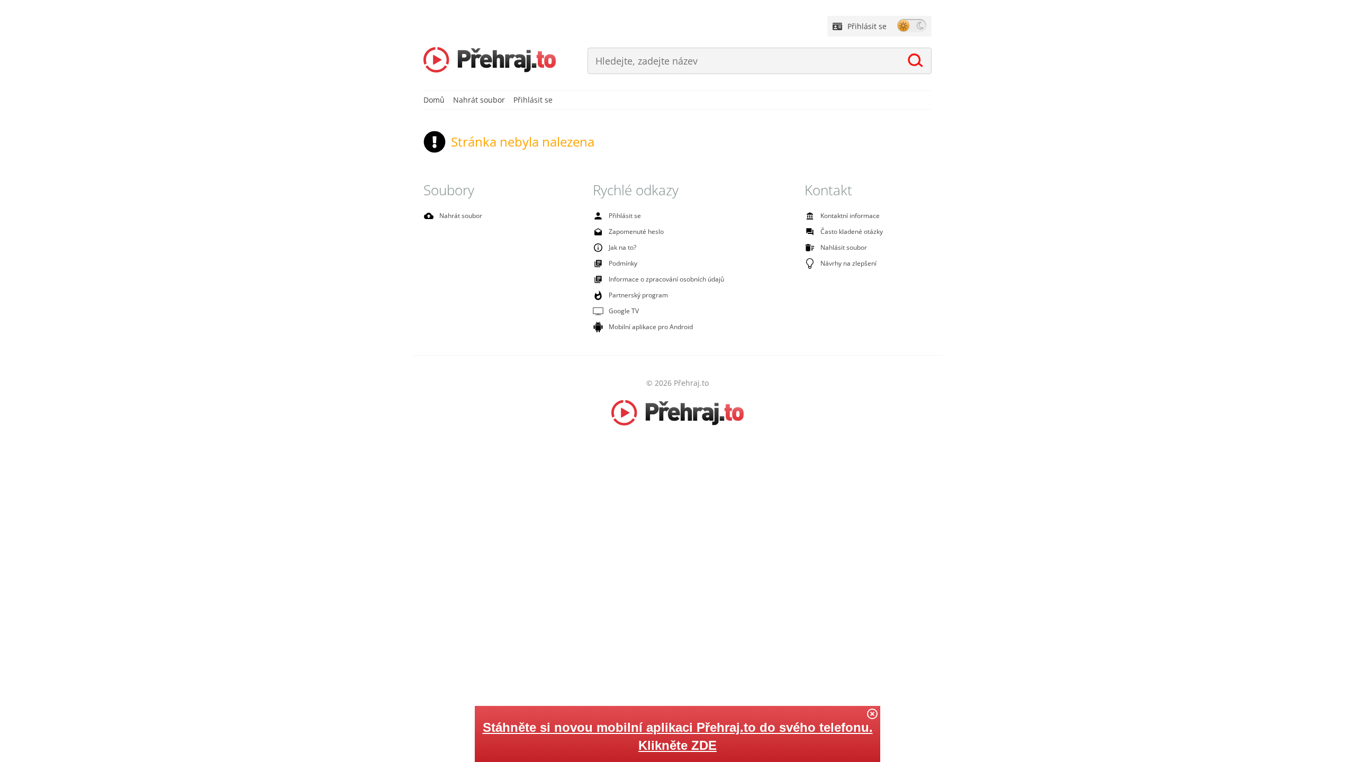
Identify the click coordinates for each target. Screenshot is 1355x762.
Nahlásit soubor (843, 247)
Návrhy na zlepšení (848, 263)
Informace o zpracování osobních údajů (666, 279)
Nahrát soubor (479, 100)
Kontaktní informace (850, 215)
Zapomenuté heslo (636, 231)
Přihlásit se (867, 26)
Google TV (624, 310)
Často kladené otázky (851, 231)
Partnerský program (638, 295)
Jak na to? (622, 247)
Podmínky (623, 263)
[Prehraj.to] (489, 61)
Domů (434, 100)
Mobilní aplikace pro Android (651, 326)
